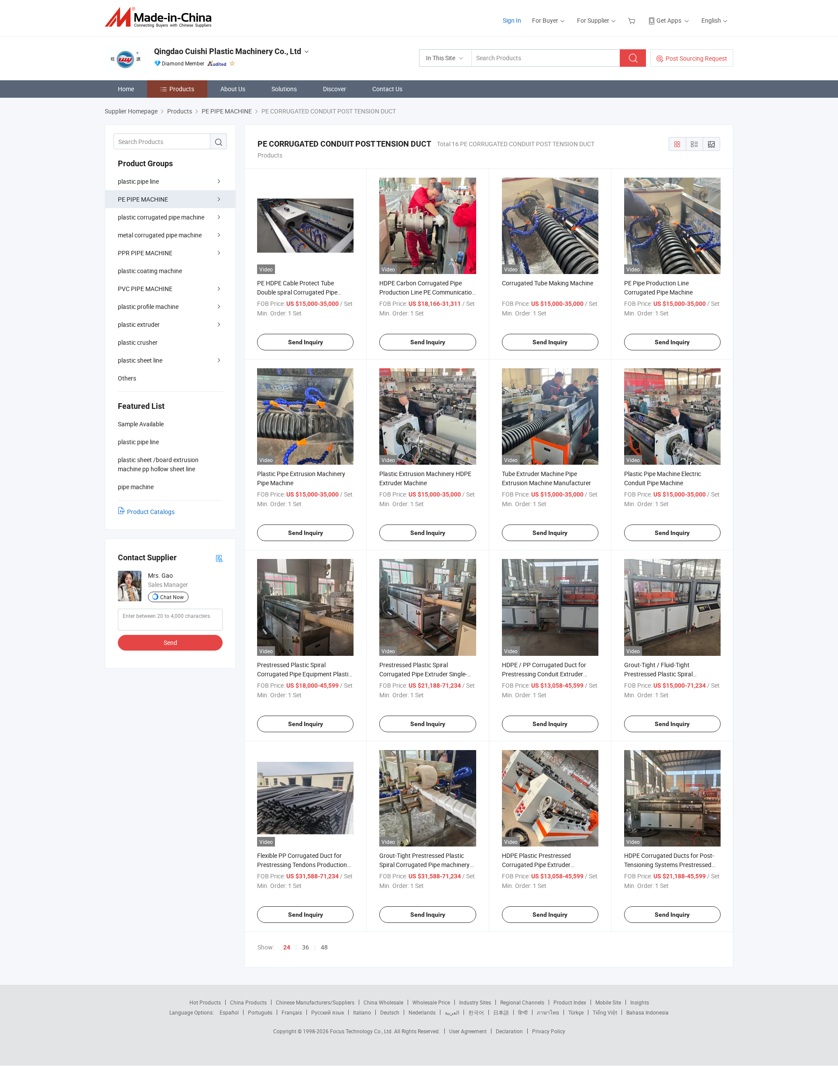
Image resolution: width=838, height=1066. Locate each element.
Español (229, 1012)
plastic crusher (138, 342)
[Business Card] (219, 558)
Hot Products (205, 1002)
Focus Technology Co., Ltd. (362, 1031)
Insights (639, 1002)
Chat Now (172, 596)
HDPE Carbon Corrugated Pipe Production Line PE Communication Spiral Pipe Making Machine (427, 292)
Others (127, 378)
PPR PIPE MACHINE (145, 253)
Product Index (569, 1002)
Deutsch (389, 1012)
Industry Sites (475, 1002)
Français (292, 1012)
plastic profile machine (148, 306)
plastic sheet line (140, 360)
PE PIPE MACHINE (143, 199)
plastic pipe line (138, 181)
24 (286, 947)
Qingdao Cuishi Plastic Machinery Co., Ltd (227, 51)
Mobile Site (608, 1002)
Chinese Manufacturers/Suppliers (315, 1002)
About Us (232, 89)
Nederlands (422, 1012)
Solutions (284, 89)
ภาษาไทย (548, 1012)
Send (170, 642)
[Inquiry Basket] (632, 20)
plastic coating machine (150, 271)
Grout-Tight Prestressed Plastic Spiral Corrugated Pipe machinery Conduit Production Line (424, 864)
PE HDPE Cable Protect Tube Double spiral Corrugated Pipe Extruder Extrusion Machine (297, 292)
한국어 (476, 1012)
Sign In (512, 20)
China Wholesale (383, 1002)
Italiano (362, 1012)
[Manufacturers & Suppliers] (161, 17)
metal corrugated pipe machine (160, 235)
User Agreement (468, 1031)
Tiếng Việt (605, 1012)
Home (126, 89)
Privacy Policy (548, 1031)
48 (324, 947)
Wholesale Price (431, 1002)
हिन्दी (523, 1012)
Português (260, 1012)
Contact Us (387, 89)
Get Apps (669, 20)
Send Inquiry (305, 342)
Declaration (509, 1031)
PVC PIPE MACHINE (145, 288)
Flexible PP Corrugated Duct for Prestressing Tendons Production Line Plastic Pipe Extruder (302, 864)
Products (181, 89)
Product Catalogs (151, 511)
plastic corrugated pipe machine (161, 217)
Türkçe (576, 1012)
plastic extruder (139, 324)
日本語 (501, 1012)
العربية (452, 1012)
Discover (334, 89)
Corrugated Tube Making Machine (547, 283)
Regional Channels (522, 1002)
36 (305, 947)
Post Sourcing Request (696, 58)
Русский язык (327, 1012)
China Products (248, 1002)
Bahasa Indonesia (647, 1012)
